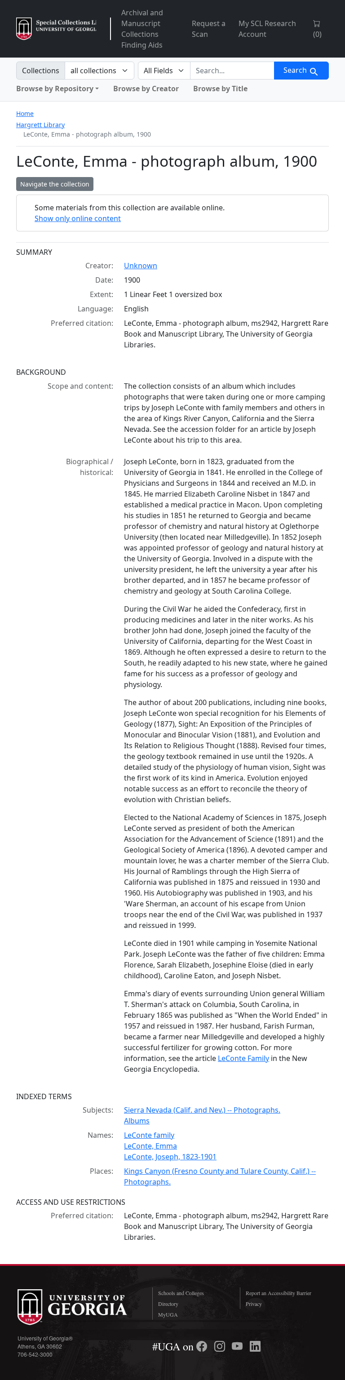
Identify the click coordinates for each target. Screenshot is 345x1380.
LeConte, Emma (150, 1146)
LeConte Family (243, 1058)
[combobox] (232, 70)
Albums (137, 1121)
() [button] (317, 34)
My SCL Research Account (267, 28)
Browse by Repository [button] (54, 88)
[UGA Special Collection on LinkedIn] (255, 1346)
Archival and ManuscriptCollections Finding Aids (142, 29)
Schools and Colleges (181, 1292)
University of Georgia (78, 1307)
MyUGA (168, 1314)
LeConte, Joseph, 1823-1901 (170, 1157)
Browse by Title (220, 88)
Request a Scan (209, 28)
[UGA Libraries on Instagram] (221, 1346)
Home (25, 113)
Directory (168, 1303)
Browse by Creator (146, 88)
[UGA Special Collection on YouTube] (238, 1346)
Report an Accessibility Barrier (278, 1292)
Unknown (140, 266)
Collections (40, 70)
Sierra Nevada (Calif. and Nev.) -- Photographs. (202, 1110)
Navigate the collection (54, 184)
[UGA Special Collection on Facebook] (203, 1346)
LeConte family (149, 1135)
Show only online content (78, 218)
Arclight (56, 29)
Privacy (254, 1303)
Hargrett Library (40, 124)
